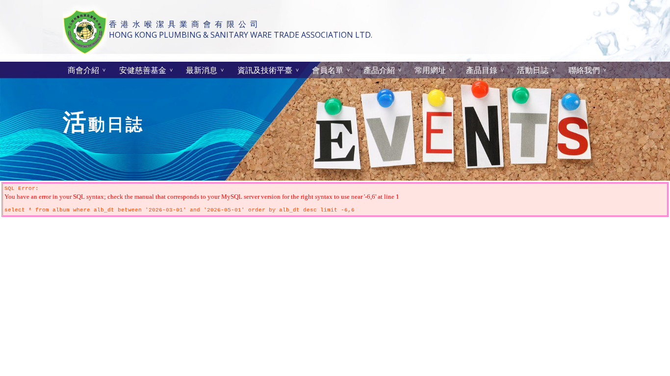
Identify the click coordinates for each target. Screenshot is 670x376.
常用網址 (430, 70)
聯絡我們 (584, 70)
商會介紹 (83, 70)
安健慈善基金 (142, 70)
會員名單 (327, 70)
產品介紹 (379, 70)
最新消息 (201, 70)
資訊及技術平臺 (264, 70)
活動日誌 (532, 70)
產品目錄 (481, 70)
